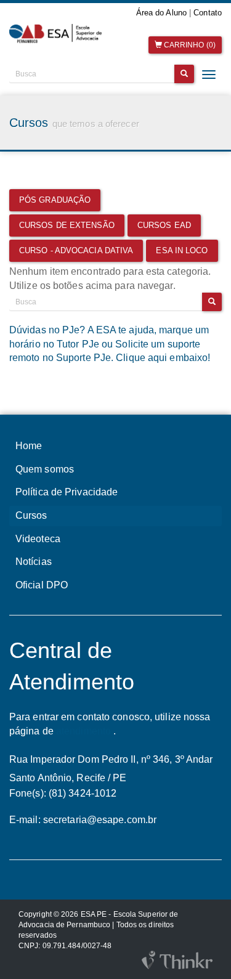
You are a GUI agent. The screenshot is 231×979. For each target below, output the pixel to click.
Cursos (31, 515)
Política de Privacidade (66, 492)
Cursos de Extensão (67, 225)
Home (28, 446)
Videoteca (37, 539)
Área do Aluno (161, 12)
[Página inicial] (58, 33)
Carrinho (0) (189, 45)
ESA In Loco (182, 250)
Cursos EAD (164, 225)
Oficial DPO (41, 585)
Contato (207, 12)
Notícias (33, 561)
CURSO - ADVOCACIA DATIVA (76, 250)
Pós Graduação (55, 200)
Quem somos (44, 469)
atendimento (83, 731)
